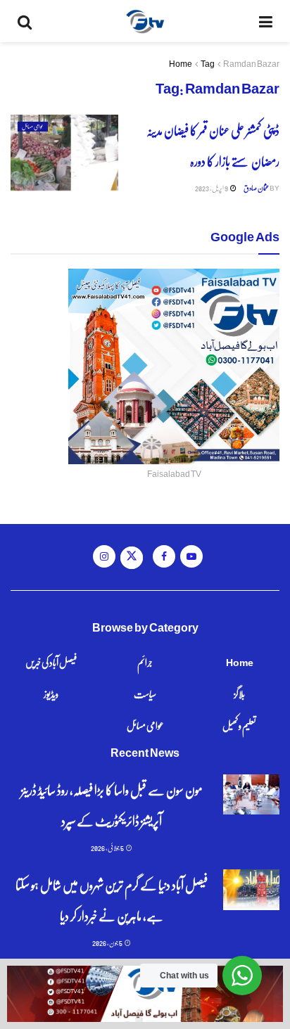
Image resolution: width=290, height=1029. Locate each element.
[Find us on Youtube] (191, 556)
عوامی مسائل (33, 127)
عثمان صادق (256, 187)
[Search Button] (25, 21)
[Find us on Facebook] (164, 556)
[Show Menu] (265, 21)
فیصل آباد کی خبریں (51, 662)
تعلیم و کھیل (239, 725)
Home (180, 63)
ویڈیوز (51, 693)
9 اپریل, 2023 (212, 187)
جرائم (145, 662)
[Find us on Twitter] (131, 558)
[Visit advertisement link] (145, 994)
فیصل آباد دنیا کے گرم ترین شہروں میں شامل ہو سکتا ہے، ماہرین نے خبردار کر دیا (111, 900)
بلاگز (239, 693)
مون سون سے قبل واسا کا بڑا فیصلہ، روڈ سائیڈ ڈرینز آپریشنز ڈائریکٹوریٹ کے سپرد (112, 805)
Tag (208, 63)
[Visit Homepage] (145, 21)
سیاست (145, 693)
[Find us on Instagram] (104, 556)
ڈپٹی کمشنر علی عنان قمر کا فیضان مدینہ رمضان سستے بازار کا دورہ (212, 145)
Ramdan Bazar (251, 63)
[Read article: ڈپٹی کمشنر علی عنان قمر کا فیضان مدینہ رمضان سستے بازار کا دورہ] (64, 153)
